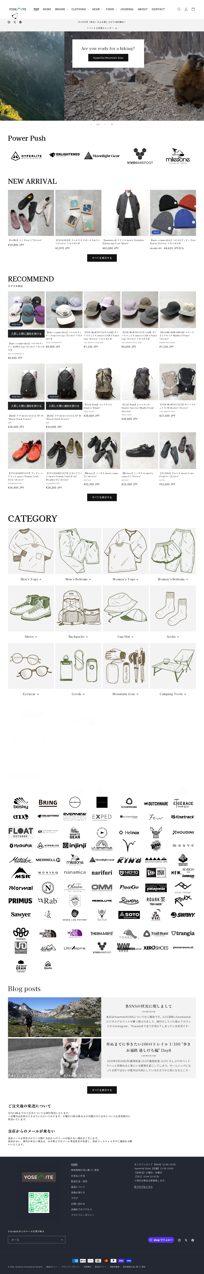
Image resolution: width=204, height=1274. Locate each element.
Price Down (76, 754)
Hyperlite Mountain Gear (44, 57)
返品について (78, 1186)
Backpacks (76, 636)
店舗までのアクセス (81, 1209)
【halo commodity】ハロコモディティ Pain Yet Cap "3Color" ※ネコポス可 (64, 335)
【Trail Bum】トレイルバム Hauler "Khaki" (98, 406)
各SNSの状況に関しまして (148, 1006)
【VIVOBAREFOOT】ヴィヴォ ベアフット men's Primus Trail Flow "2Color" (25, 476)
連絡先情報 (114, 1266)
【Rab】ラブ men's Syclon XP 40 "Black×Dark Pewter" (63, 417)
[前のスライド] (91, 124)
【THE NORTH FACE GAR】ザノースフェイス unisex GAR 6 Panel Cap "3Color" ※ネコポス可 (139, 335)
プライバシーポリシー (82, 1214)
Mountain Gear (124, 694)
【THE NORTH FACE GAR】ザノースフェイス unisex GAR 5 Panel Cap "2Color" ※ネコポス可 (101, 335)
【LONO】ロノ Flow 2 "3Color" (25, 240)
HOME (74, 1164)
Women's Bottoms (171, 579)
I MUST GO (29, 754)
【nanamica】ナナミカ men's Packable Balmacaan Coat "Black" (123, 242)
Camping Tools (171, 694)
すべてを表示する (102, 257)
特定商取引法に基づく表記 (85, 1170)
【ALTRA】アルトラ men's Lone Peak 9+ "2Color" (176, 475)
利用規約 (87, 1266)
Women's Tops (124, 579)
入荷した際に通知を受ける (26, 334)
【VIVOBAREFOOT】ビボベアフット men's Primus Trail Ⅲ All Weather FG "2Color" (64, 476)
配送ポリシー (100, 1266)
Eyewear (29, 694)
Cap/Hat (124, 636)
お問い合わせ (78, 1203)
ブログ (74, 1198)
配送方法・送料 (79, 1181)
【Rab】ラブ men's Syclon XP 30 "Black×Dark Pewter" (26, 417)
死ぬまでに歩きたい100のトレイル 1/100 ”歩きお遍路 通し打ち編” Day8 (148, 1047)
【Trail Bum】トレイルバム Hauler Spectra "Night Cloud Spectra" (138, 407)
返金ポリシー (52, 1266)
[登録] (61, 1240)
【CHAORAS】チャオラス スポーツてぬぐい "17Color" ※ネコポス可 (77, 242)
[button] (61, 9)
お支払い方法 (78, 1175)
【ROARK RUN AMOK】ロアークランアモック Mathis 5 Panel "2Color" (176, 335)
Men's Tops (29, 579)
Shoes (29, 636)
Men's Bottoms (76, 579)
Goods (76, 694)
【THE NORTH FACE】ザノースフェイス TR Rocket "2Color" (177, 406)
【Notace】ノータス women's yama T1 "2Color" (137, 475)
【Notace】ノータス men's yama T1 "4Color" (101, 475)
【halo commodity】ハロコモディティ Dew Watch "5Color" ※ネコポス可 (173, 242)
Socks (171, 636)
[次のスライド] (105, 124)
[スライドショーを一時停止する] (113, 124)
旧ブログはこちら (143, 1186)
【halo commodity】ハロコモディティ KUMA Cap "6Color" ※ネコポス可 (26, 347)
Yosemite (19, 1266)
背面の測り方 (78, 1192)
